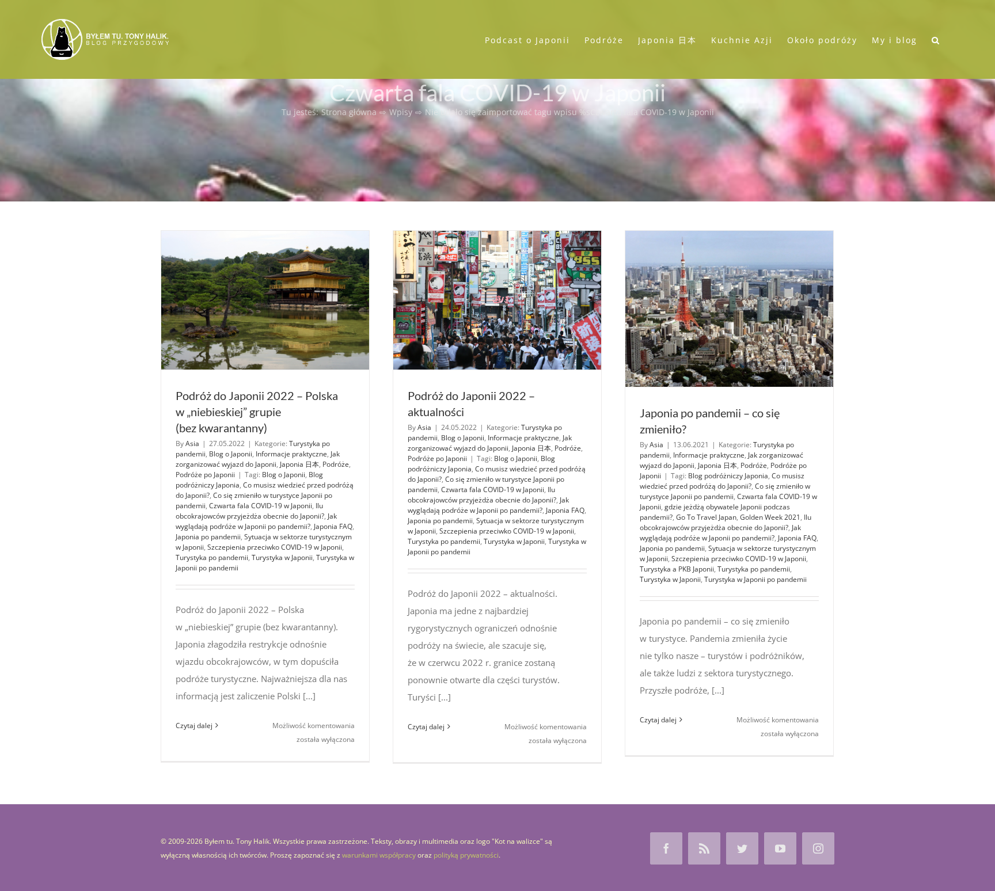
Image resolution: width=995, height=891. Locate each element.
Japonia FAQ (333, 526)
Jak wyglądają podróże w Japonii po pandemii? (256, 521)
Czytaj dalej (194, 725)
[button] (936, 39)
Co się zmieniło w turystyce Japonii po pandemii (725, 491)
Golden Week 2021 (770, 517)
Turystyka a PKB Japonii (677, 569)
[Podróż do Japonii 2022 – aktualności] (497, 300)
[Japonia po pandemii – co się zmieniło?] (729, 309)
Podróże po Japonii (205, 474)
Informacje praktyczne (291, 454)
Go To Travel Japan (706, 517)
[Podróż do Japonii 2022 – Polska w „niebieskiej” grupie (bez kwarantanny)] (265, 300)
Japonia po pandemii (208, 537)
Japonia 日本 (299, 464)
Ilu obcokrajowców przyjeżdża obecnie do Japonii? (250, 511)
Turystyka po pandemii (212, 557)
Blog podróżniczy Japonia (728, 476)
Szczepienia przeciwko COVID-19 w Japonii (274, 547)
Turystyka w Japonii (282, 557)
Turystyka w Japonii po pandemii (755, 579)
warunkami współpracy (379, 855)
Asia (192, 443)
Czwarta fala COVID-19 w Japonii (260, 506)
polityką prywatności (466, 855)
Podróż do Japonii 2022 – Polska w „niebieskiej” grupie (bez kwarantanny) (257, 412)
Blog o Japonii (230, 454)
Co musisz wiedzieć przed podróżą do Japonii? (722, 481)
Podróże (335, 464)
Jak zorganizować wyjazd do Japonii (258, 459)
